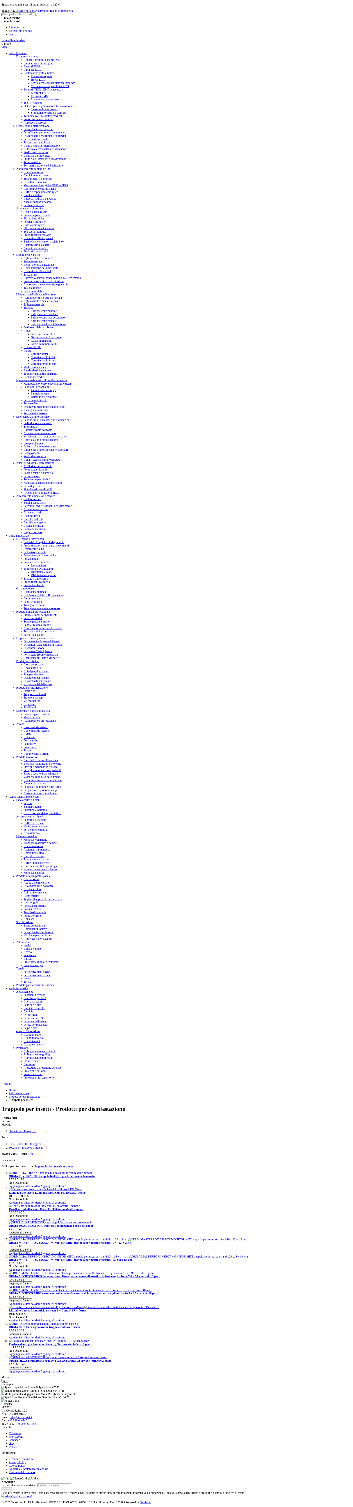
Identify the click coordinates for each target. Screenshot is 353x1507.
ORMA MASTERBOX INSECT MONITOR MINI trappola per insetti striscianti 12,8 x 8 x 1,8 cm (70, 1259)
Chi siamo (15, 1433)
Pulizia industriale (19, 1093)
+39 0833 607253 (25, 1423)
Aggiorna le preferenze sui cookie (28, 1468)
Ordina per (7, 1166)
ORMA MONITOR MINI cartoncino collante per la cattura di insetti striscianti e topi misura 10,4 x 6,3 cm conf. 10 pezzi (83, 1293)
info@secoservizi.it (21, 1417)
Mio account (16, 1436)
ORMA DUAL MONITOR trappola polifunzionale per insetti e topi (51, 1225)
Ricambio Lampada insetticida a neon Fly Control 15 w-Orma (47, 1310)
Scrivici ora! (25, 1496)
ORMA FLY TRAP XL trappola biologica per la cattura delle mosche (52, 1176)
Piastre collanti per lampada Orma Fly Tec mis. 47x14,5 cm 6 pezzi (50, 1344)
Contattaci (15, 1439)
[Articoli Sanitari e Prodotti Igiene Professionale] (44, 10)
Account (6, 1083)
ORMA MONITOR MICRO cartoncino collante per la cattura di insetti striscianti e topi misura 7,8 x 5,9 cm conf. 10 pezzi (84, 1276)
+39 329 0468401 (18, 1420)
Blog (12, 1443)
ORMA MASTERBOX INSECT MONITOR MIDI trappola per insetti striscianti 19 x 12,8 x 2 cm (70, 1242)
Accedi (13, 34)
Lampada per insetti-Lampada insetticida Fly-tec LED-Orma (47, 1192)
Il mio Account (17, 27)
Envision (145, 1502)
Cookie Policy (17, 1465)
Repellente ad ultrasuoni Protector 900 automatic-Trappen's (46, 1209)
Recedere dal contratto (22, 1472)
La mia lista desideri (20, 30)
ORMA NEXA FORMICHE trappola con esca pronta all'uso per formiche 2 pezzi (60, 1360)
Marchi (13, 1446)
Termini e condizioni (21, 1459)
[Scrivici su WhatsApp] (9, 1496)
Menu (4, 46)
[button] (24, 1186)
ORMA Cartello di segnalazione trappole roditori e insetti (44, 1327)
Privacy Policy (17, 1462)
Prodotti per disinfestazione (24, 1096)
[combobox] (18, 14)
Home (12, 1090)
